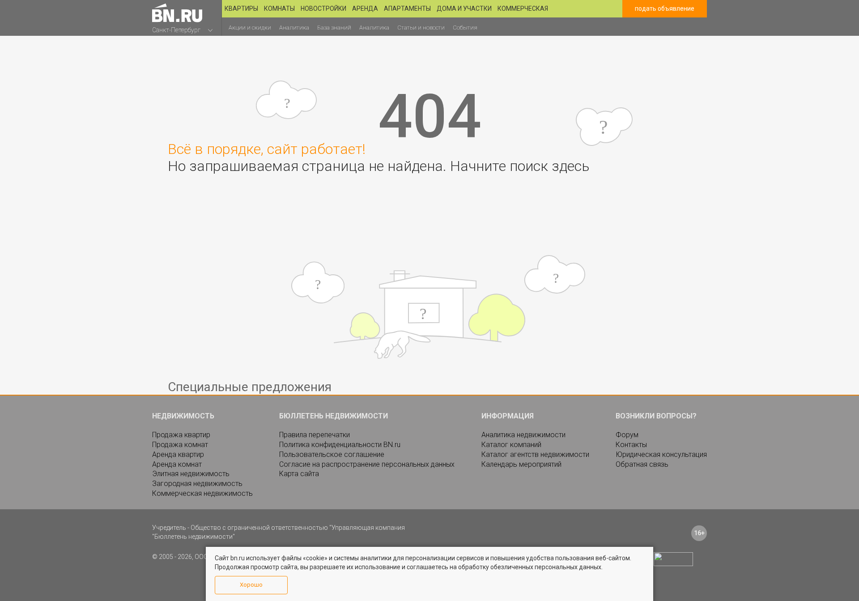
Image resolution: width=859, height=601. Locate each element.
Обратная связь (642, 464)
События (465, 27)
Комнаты (279, 8)
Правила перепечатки (314, 435)
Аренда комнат (177, 464)
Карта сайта (299, 473)
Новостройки (323, 8)
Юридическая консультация (661, 454)
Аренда (365, 8)
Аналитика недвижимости (523, 435)
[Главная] (177, 13)
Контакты (631, 444)
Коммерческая (523, 8)
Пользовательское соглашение (331, 454)
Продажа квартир (181, 435)
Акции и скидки (250, 27)
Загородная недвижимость (197, 483)
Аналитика (294, 27)
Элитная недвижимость (191, 473)
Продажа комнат (180, 444)
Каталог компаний (511, 444)
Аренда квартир (178, 454)
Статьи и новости (421, 27)
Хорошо (251, 584)
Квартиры (241, 8)
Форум (627, 435)
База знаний (334, 27)
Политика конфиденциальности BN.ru (339, 444)
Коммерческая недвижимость (202, 493)
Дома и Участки (464, 8)
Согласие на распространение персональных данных (367, 464)
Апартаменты (407, 8)
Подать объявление (664, 8)
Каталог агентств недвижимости (535, 454)
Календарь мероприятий (521, 464)
